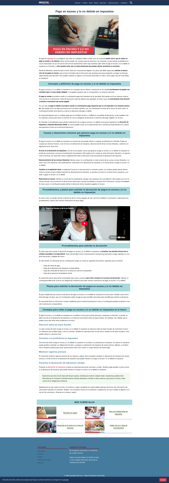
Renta (91, 3)
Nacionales (103, 3)
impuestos (50, 58)
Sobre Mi (40, 463)
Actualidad (124, 3)
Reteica (96, 3)
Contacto (40, 454)
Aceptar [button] (163, 480)
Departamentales (113, 3)
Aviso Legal (41, 451)
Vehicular (77, 3)
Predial (85, 3)
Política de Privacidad (44, 460)
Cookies (40, 457)
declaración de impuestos (56, 367)
